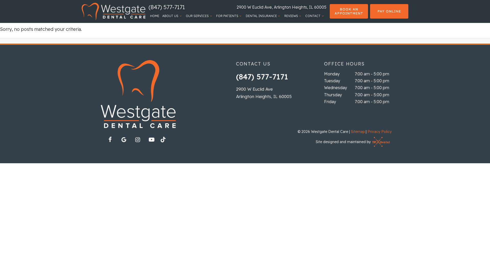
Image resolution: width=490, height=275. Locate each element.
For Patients (227, 16)
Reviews (291, 16)
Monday (332, 73)
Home (154, 16)
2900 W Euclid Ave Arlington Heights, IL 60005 (264, 92)
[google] (124, 139)
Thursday (333, 94)
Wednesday (335, 87)
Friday (330, 101)
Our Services (197, 16)
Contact (313, 16)
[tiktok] (165, 141)
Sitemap (358, 131)
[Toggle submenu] (180, 16)
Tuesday (332, 80)
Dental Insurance (261, 16)
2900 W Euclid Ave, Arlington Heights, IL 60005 (281, 7)
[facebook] (110, 139)
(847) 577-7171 (167, 7)
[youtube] (151, 139)
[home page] (113, 11)
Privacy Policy (380, 131)
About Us (170, 16)
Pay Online (389, 11)
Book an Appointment (349, 11)
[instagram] (138, 139)
